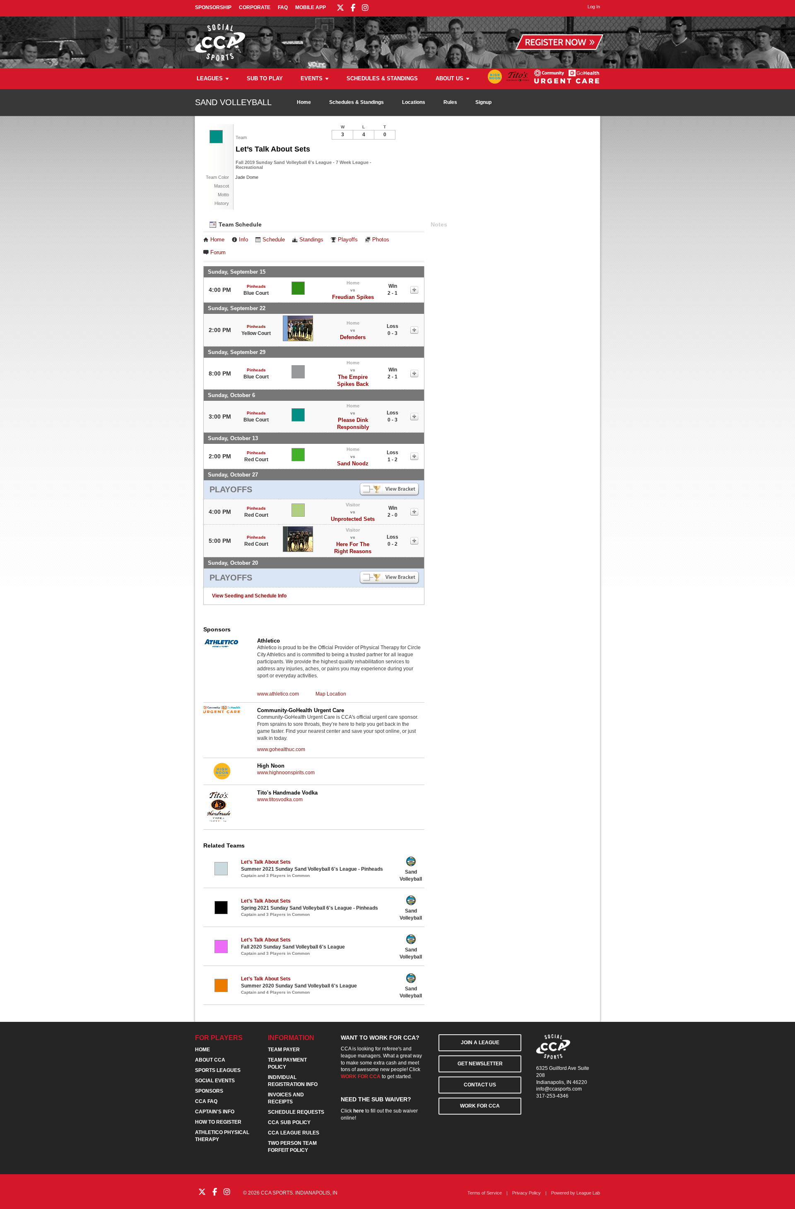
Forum (218, 252)
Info (243, 240)
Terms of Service (484, 1192)
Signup (483, 102)
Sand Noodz (353, 463)
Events (312, 78)
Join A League (480, 1042)
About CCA (210, 1060)
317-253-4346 (552, 1096)
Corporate (254, 7)
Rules (450, 102)
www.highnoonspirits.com (286, 772)
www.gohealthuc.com (281, 749)
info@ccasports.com (559, 1089)
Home (304, 102)
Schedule (274, 240)
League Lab (588, 1192)
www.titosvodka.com (280, 799)
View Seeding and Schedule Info (249, 596)
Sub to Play (265, 78)
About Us (449, 78)
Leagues (210, 78)
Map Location (331, 694)
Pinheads (256, 286)
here (358, 1111)
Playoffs (348, 240)
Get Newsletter (480, 1064)
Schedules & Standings (382, 78)
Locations (413, 102)
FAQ (283, 7)
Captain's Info (214, 1112)
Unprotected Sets (353, 519)
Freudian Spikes (353, 297)
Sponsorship (213, 7)
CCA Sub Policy (289, 1122)
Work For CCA (480, 1106)
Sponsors (209, 1091)
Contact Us (480, 1085)
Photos (380, 240)
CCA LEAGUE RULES (293, 1133)
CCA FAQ (206, 1101)
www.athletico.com (278, 694)
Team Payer (284, 1049)
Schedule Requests (296, 1112)
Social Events (215, 1081)
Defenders (353, 337)
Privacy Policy (526, 1192)
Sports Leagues (218, 1070)
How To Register (218, 1122)
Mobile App (310, 7)
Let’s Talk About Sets (266, 862)
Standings (311, 240)
